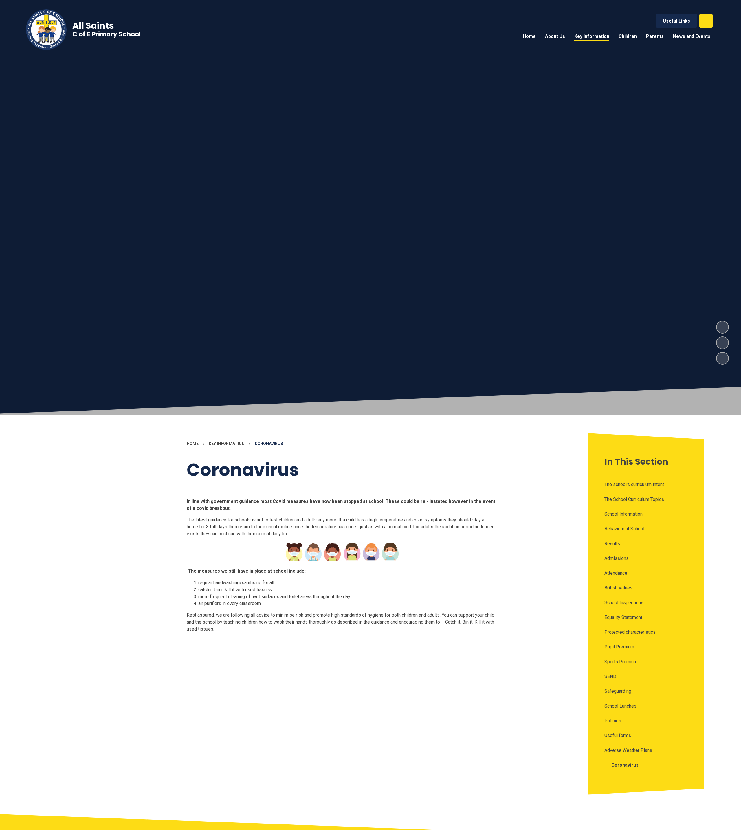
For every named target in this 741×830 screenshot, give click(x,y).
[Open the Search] (706, 21)
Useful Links (676, 21)
